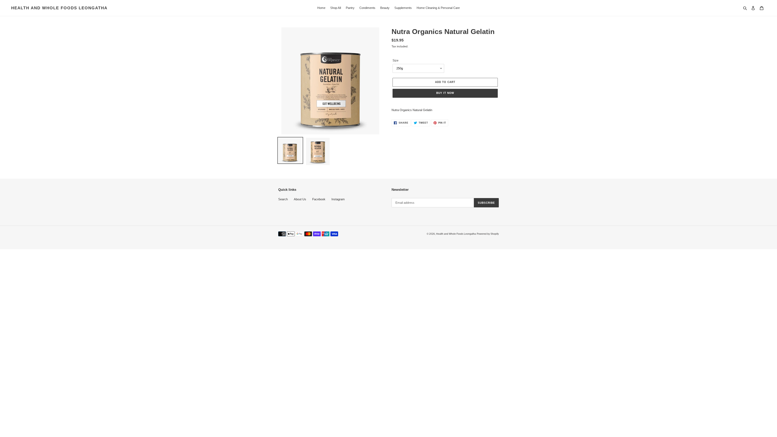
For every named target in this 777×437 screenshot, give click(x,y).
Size (395, 60)
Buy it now (445, 92)
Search (283, 199)
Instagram (338, 199)
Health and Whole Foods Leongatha (59, 8)
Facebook (318, 199)
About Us (300, 199)
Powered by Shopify (488, 233)
